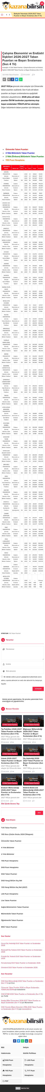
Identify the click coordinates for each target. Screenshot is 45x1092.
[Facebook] (14, 1041)
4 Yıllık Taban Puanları (15, 67)
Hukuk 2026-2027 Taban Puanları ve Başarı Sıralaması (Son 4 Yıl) (11, 760)
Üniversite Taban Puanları (17, 149)
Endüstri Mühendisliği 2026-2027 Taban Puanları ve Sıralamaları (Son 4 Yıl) (11, 791)
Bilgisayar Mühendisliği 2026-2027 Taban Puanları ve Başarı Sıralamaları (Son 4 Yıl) (32, 732)
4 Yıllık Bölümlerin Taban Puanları (20, 153)
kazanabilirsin (27, 1009)
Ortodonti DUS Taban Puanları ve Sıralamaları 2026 (19, 967)
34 (35, 742)
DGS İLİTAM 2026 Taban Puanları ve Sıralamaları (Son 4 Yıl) (22, 994)
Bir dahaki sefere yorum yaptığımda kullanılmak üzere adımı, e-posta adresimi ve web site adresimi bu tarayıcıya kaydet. (21, 680)
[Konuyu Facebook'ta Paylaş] (12, 79)
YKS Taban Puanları (15, 633)
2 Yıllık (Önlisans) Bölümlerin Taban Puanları (25, 156)
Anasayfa (5, 67)
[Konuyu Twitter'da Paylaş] (16, 79)
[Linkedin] (26, 1041)
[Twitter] (18, 1041)
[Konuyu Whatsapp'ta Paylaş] (20, 79)
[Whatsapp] (22, 1041)
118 (13, 771)
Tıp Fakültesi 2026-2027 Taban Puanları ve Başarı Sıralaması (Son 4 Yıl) (11, 731)
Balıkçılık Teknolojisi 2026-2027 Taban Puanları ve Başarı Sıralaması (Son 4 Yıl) (28, 15)
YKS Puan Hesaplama (15, 160)
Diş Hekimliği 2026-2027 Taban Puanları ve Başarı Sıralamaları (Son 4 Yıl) (33, 762)
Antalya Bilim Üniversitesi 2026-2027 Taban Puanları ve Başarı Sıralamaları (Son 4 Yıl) (20, 1002)
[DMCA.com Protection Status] (23, 1088)
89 (13, 742)
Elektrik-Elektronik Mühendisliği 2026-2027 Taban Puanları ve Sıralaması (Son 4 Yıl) (33, 791)
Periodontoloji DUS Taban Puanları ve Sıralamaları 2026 (20, 963)
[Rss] (30, 1041)
